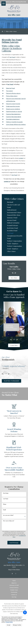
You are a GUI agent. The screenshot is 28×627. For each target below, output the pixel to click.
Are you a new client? (8, 515)
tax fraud (12, 57)
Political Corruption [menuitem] (13, 223)
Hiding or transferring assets (14, 122)
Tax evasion (9, 91)
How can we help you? (8, 520)
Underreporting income (13, 106)
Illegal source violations (13, 109)
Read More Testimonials (11, 381)
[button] (25, 612)
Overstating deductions (12, 119)
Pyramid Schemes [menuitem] (12, 225)
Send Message (14, 543)
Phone (4, 504)
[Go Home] (3, 31)
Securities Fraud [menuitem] (12, 230)
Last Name (5, 498)
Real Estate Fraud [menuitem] (12, 228)
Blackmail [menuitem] (10, 202)
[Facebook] (12, 573)
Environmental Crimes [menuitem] (14, 212)
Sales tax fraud (10, 88)
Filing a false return (11, 96)
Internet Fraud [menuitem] (11, 220)
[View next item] (15, 273)
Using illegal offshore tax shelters (16, 124)
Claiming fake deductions (13, 114)
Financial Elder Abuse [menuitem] (13, 215)
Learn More (14, 345)
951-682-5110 (14, 15)
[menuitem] (14, 580)
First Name (6, 493)
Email (4, 509)
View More (14, 278)
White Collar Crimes (11, 31)
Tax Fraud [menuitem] (10, 233)
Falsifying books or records (14, 111)
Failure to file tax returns (13, 93)
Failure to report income (13, 104)
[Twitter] (15, 573)
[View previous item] (12, 273)
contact (21, 158)
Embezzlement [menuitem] (11, 210)
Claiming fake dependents (13, 117)
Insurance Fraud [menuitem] (12, 218)
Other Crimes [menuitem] (11, 251)
